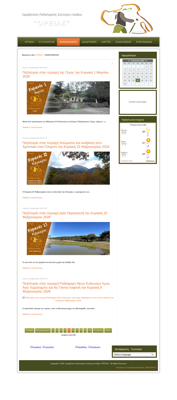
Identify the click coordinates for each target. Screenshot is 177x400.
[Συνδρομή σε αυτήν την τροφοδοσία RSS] (112, 64)
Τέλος (108, 330)
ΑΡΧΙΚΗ (29, 42)
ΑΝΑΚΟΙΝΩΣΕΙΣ (68, 42)
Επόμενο (98, 330)
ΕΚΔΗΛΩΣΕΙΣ (123, 42)
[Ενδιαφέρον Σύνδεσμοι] (94, 347)
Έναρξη (29, 330)
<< (129, 60)
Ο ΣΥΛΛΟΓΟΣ (46, 42)
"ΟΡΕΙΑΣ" (51, 23)
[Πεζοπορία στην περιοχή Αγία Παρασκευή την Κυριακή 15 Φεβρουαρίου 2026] (68, 254)
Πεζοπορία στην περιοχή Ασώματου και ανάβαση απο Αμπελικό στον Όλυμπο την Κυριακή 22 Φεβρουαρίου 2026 (66, 145)
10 (89, 330)
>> (146, 60)
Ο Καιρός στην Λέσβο (138, 125)
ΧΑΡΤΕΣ (106, 42)
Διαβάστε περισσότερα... (33, 127)
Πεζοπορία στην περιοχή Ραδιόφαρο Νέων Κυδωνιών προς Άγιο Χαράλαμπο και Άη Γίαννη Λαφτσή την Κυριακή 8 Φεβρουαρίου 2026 (66, 287)
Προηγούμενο (43, 330)
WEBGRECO (151, 367)
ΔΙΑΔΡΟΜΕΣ (89, 42)
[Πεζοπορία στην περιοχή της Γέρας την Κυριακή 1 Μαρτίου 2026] (68, 114)
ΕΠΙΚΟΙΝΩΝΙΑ (144, 42)
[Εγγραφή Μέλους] (81, 347)
